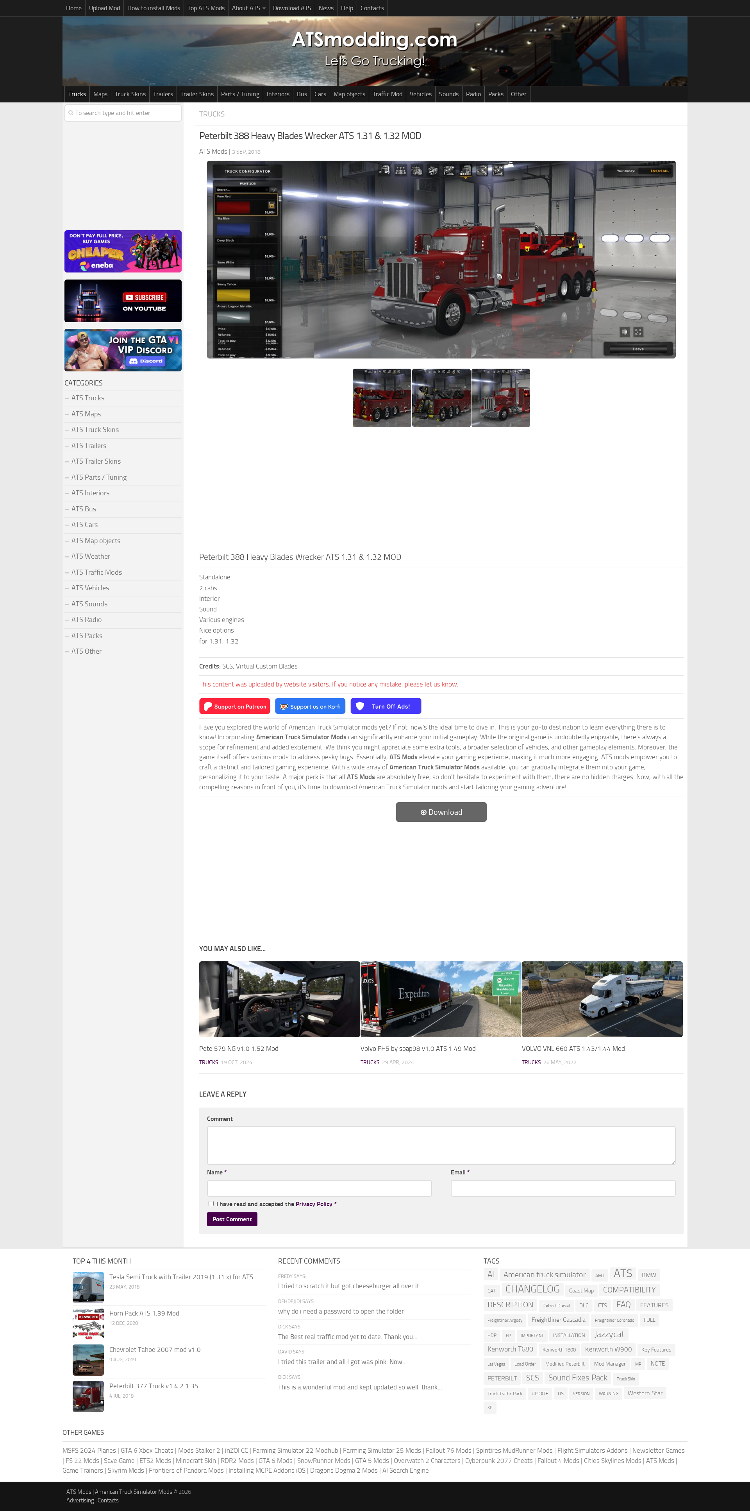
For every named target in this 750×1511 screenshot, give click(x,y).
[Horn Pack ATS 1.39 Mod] (88, 1323)
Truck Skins (130, 94)
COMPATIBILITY (629, 1289)
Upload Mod (104, 8)
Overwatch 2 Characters (427, 1460)
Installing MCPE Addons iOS (267, 1470)
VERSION (581, 1393)
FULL (649, 1320)
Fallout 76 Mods (448, 1450)
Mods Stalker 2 (199, 1450)
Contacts (372, 8)
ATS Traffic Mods (96, 572)
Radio (473, 94)
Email (460, 1172)
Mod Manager (610, 1363)
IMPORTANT (532, 1335)
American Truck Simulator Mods (133, 1491)
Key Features (656, 1349)
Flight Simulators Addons (592, 1450)
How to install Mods (153, 8)
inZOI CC (236, 1450)
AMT (599, 1275)
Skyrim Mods (126, 1470)
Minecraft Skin (196, 1460)
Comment (220, 1118)
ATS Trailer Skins (96, 461)
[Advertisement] (441, 492)
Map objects (349, 94)
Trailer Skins (197, 94)
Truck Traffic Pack (505, 1393)
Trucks (77, 94)
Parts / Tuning (240, 94)
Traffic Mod (387, 94)
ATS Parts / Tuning (99, 477)
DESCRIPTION (510, 1304)
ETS (602, 1305)
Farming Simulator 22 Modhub (295, 1450)
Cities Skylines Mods (612, 1460)
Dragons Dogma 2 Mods (344, 1470)
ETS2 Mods (155, 1460)
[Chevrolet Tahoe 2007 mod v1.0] (88, 1360)
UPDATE (540, 1393)
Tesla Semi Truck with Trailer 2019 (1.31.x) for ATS (181, 1277)
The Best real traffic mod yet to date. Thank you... (348, 1337)
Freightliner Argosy (505, 1320)
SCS (532, 1377)
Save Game (119, 1460)
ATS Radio (86, 619)
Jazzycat (610, 1334)
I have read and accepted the (276, 1204)
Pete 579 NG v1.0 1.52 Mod (239, 1048)
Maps (100, 94)
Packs (496, 94)
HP (508, 1335)
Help (347, 8)
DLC (584, 1305)
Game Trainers (82, 1470)
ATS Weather (90, 556)
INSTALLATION (569, 1335)
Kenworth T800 (559, 1350)
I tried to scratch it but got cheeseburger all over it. (349, 1286)
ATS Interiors (90, 493)
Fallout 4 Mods (558, 1460)
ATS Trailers (88, 445)
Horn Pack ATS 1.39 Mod (144, 1313)
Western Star (645, 1393)
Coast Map (581, 1290)
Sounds (449, 94)
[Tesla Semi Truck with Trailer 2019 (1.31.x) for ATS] (88, 1287)
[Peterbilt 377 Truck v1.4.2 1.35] (88, 1396)
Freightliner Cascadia (559, 1319)
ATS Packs (86, 635)
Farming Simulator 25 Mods (382, 1450)
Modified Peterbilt (565, 1364)
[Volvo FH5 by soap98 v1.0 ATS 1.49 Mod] (441, 999)
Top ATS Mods (206, 8)
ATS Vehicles (90, 588)
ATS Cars (84, 524)
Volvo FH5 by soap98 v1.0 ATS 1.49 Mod (418, 1048)
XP (490, 1407)
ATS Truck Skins (95, 429)
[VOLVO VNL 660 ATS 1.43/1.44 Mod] (602, 999)
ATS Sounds (89, 604)
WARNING (608, 1393)
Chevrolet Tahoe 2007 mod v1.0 (155, 1349)
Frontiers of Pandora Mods (186, 1470)
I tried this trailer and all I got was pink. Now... (342, 1362)
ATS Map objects (95, 540)
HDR (492, 1335)
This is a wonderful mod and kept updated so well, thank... (360, 1387)
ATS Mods (660, 1460)
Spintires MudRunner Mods (514, 1450)
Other (519, 94)
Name (217, 1172)
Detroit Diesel (556, 1305)
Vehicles (421, 94)
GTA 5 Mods (372, 1460)
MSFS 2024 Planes (89, 1450)
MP (638, 1364)
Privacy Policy (314, 1204)
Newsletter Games (658, 1450)
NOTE (658, 1363)
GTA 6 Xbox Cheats (147, 1450)
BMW (649, 1275)
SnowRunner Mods (323, 1460)
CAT (492, 1291)
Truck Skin (626, 1379)
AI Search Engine (405, 1470)
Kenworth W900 (608, 1349)
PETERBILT (502, 1378)
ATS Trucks (87, 398)
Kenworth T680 (510, 1349)
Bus (302, 94)
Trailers (163, 94)
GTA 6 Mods (276, 1460)
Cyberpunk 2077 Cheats (499, 1460)
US (561, 1393)
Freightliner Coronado (614, 1320)
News (326, 8)
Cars (320, 94)
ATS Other (86, 651)
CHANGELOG (532, 1289)
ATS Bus (83, 509)
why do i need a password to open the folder (341, 1311)
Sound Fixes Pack (577, 1377)
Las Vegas (496, 1364)
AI (491, 1274)
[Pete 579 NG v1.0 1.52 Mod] (279, 999)
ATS (623, 1273)
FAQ (623, 1304)
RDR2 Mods (237, 1460)
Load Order (525, 1364)
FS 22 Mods (82, 1460)
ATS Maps (86, 414)
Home (74, 8)
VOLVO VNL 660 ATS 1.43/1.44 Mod (573, 1048)
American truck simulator (545, 1274)
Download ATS (292, 8)
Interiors (278, 94)
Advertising (80, 1500)
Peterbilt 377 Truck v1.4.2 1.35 (153, 1386)
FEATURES (654, 1305)
